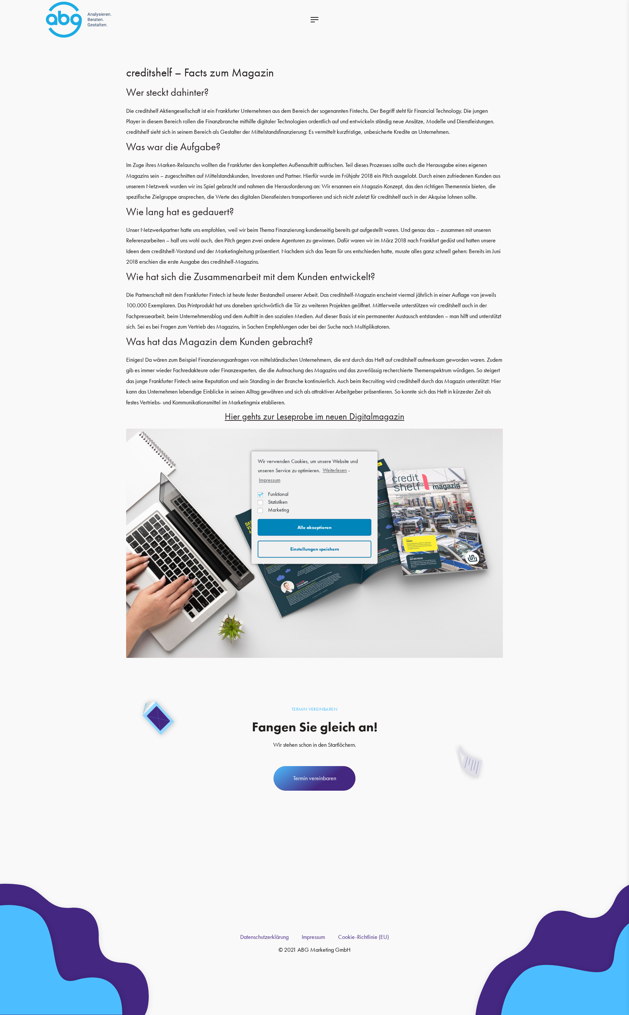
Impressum (269, 480)
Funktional (278, 494)
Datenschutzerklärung (264, 937)
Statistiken (278, 502)
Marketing (278, 510)
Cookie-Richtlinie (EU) (363, 937)
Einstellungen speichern (314, 549)
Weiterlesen (335, 470)
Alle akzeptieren (314, 527)
